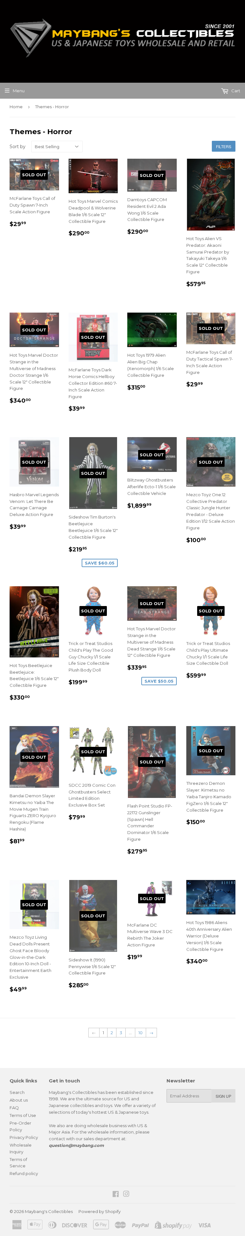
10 (140, 1032)
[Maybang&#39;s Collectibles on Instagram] (126, 1194)
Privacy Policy (24, 1137)
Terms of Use (23, 1115)
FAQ (14, 1107)
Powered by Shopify (99, 1211)
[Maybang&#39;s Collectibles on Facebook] (115, 1194)
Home (16, 106)
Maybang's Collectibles (49, 1211)
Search (17, 1092)
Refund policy (24, 1173)
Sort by (18, 146)
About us (19, 1100)
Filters (223, 146)
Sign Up (223, 1096)
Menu (19, 90)
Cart (235, 90)
